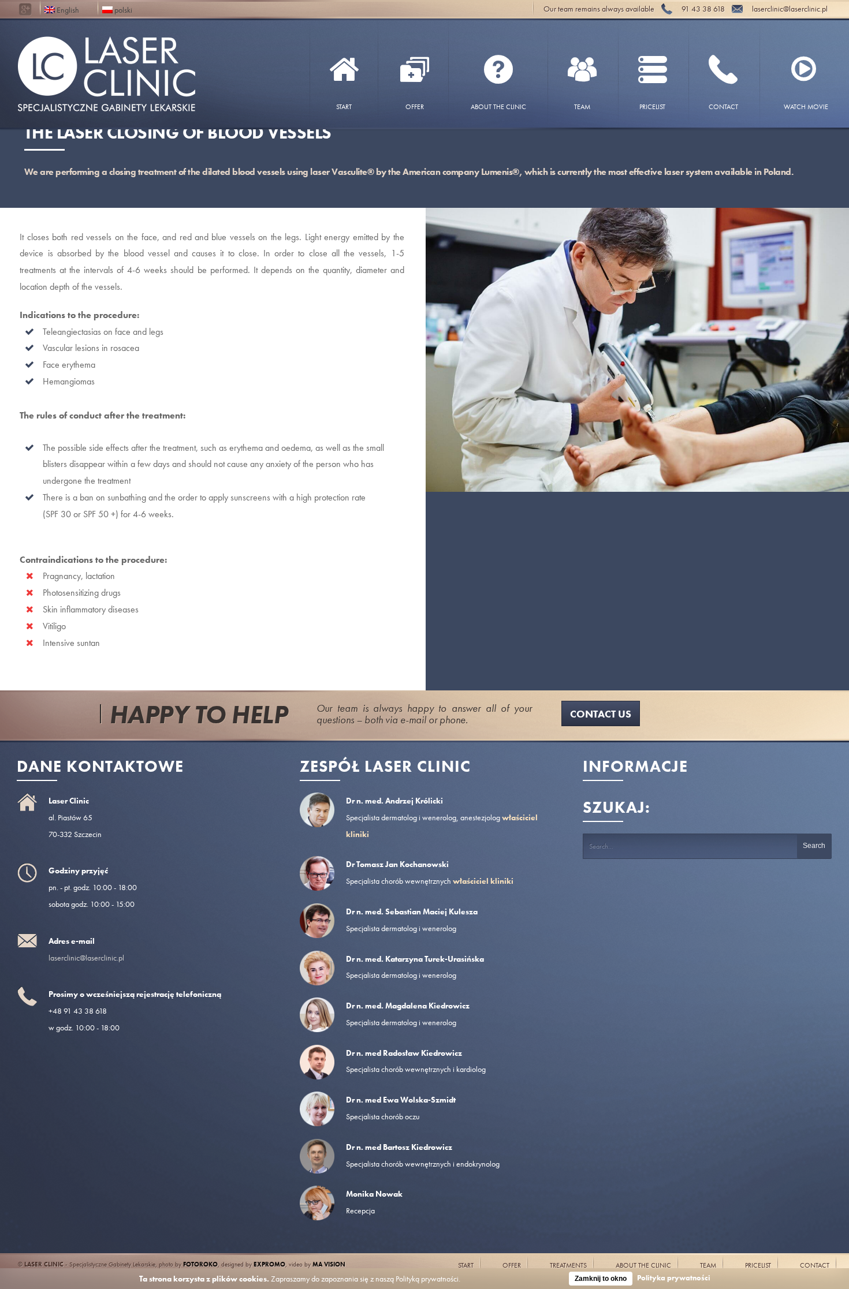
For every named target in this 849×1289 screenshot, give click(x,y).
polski (122, 9)
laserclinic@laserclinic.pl (86, 957)
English (67, 9)
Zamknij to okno (601, 1279)
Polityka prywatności (673, 1278)
